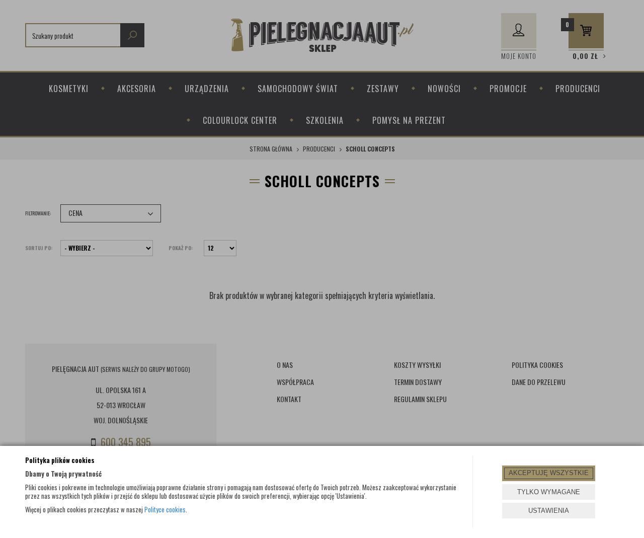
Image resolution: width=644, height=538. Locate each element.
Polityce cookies (165, 509)
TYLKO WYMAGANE (548, 492)
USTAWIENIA (548, 510)
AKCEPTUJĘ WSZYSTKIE (549, 473)
